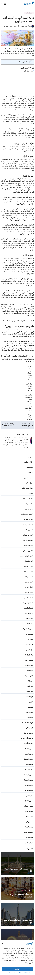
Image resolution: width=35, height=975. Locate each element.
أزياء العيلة (30, 472)
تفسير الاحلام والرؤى (27, 629)
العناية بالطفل (29, 561)
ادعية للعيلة (29, 504)
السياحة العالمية (28, 540)
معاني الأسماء (29, 827)
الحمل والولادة (29, 530)
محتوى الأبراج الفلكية (26, 738)
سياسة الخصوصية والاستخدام (11, 972)
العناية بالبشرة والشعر (26, 556)
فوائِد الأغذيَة (29, 696)
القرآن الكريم (29, 587)
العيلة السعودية (28, 571)
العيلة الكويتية (29, 577)
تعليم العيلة (29, 624)
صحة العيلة (29, 670)
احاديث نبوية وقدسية (27, 498)
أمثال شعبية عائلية (27, 488)
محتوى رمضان (28, 806)
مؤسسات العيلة (28, 733)
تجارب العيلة (29, 618)
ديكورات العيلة (28, 655)
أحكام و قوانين (28, 462)
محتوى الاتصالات (28, 749)
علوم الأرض (29, 681)
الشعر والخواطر (28, 551)
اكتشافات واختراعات (27, 514)
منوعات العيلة (29, 837)
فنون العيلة (29, 691)
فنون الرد (30, 686)
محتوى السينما (28, 780)
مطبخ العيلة (29, 816)
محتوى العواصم (28, 796)
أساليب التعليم (28, 478)
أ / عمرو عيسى (21, 434)
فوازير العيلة (29, 702)
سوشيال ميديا (29, 660)
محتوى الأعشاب (28, 743)
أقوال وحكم (29, 483)
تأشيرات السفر (28, 608)
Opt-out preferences (24, 972)
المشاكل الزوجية (28, 603)
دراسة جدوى (29, 650)
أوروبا (5, 26)
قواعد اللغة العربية (27, 723)
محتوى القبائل (29, 801)
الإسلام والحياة (28, 519)
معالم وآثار (30, 822)
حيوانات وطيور (28, 644)
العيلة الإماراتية (28, 566)
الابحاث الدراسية (28, 524)
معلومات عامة (28, 832)
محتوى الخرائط (28, 759)
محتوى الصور (29, 785)
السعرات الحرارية (28, 535)
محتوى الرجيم (29, 764)
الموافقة (17, 969)
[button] (3, 943)
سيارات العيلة (29, 665)
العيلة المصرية (28, 582)
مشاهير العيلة (29, 811)
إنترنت (31, 493)
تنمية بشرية (29, 634)
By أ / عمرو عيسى (26, 26)
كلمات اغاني (29, 728)
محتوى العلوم (29, 790)
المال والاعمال (28, 592)
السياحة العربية (28, 545)
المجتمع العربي (28, 597)
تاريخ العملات (29, 13)
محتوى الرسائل (28, 769)
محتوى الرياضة (28, 775)
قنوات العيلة (29, 717)
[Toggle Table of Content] (30, 62)
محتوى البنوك (29, 754)
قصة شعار (30, 707)
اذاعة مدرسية (29, 509)
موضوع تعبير (29, 842)
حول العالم (29, 639)
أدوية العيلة (29, 467)
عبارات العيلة (29, 676)
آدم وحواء (30, 457)
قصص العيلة (29, 712)
